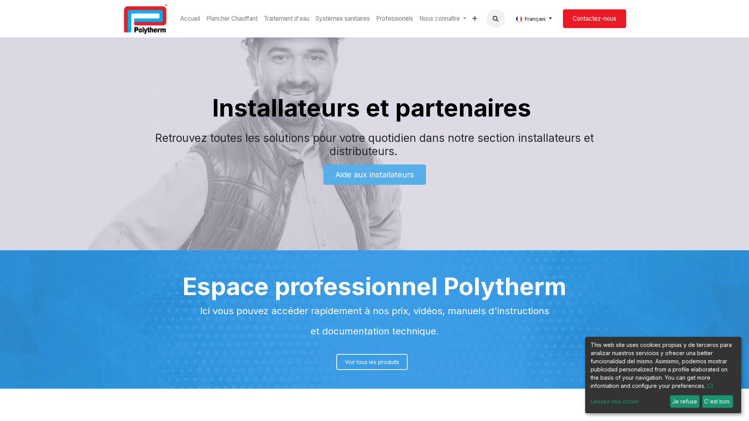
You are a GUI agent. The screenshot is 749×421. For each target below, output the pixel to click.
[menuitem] (190, 19)
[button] (495, 18)
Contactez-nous (594, 18)
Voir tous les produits (372, 362)
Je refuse (684, 401)
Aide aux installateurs (374, 174)
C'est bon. (717, 401)
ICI (710, 385)
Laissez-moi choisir (615, 401)
